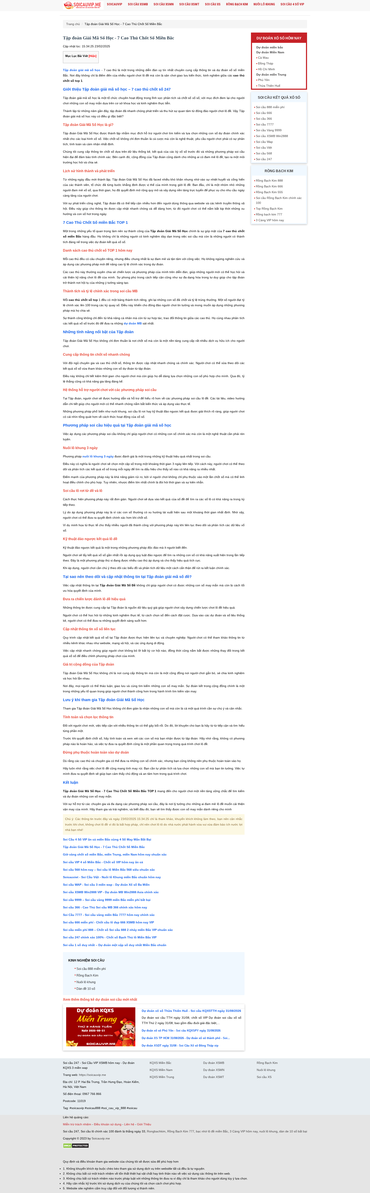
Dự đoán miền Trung (271, 74)
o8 (93, 1154)
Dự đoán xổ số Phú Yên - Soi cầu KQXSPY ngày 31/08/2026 (181, 1030)
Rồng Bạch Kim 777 (180, 1131)
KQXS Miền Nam (161, 1070)
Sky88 (100, 1154)
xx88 (115, 1154)
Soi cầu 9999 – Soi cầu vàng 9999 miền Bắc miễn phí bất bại (107, 900)
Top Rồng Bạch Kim (269, 208)
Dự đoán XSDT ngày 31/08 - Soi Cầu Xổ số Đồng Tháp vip (180, 1045)
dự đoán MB (133, 323)
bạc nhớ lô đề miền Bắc (212, 1131)
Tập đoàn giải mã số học (81, 70)
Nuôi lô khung (264, 4)
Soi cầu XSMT (189, 4)
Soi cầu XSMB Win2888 (272, 136)
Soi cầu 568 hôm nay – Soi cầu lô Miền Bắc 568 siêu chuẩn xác (109, 869)
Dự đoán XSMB (213, 1063)
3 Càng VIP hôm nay (270, 220)
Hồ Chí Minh (266, 69)
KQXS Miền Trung (162, 1077)
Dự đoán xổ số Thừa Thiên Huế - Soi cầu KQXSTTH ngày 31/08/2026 (191, 1010)
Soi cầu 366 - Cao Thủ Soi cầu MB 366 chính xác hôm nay (105, 907)
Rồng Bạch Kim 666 (269, 186)
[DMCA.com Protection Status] (76, 1147)
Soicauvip (114, 4)
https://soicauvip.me (92, 1075)
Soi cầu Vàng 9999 (269, 130)
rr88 (108, 1154)
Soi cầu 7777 (265, 124)
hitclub (134, 1154)
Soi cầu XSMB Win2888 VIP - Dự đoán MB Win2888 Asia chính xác (111, 892)
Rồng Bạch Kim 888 (269, 180)
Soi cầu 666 (264, 113)
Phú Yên (264, 80)
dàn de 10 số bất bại (293, 1131)
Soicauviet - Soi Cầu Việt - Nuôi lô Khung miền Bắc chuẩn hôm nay (112, 877)
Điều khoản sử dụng (107, 1124)
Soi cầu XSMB (138, 4)
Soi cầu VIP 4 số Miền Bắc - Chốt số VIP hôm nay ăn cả (103, 862)
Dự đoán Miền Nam (270, 52)
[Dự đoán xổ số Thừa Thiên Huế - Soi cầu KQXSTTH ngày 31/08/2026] (100, 1045)
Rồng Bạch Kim (237, 4)
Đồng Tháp (265, 63)
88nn (87, 1154)
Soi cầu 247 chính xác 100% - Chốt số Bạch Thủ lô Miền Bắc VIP (110, 937)
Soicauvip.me (101, 1138)
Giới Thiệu (144, 1124)
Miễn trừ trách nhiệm (77, 1124)
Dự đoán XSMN (213, 1070)
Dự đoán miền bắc (269, 47)
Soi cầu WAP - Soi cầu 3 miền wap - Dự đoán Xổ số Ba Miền (106, 884)
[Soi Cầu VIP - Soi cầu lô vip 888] (83, 5)
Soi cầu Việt (264, 147)
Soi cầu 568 (264, 153)
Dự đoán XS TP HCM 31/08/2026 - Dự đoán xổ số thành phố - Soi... (186, 1038)
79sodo (78, 1154)
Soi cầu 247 (264, 159)
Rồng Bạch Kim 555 (269, 192)
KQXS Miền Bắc (160, 1063)
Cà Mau (263, 57)
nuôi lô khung (268, 1131)
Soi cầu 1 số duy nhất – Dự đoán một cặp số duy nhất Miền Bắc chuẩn (114, 945)
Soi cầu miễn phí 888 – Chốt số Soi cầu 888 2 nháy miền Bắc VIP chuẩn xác (118, 930)
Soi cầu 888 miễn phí (91, 969)
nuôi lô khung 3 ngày (98, 456)
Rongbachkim (156, 1131)
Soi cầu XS (213, 4)
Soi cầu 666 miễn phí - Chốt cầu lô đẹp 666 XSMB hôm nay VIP (108, 922)
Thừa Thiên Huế (269, 85)
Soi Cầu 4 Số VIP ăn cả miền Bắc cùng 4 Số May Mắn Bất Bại (107, 839)
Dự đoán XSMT (213, 1077)
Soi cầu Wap (264, 141)
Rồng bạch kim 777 (269, 214)
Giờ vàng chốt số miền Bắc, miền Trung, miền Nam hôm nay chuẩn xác (115, 854)
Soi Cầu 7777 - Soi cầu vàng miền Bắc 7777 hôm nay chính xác (109, 915)
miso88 (124, 1154)
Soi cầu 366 (264, 118)
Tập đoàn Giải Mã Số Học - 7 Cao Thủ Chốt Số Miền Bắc (104, 847)
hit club (68, 1154)
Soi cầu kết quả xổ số (279, 97)
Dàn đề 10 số (85, 988)
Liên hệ (129, 1124)
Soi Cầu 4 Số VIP (292, 4)
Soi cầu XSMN (164, 4)
